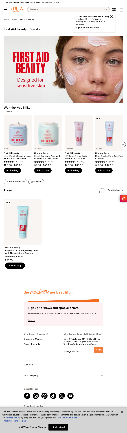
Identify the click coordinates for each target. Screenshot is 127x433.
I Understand (58, 427)
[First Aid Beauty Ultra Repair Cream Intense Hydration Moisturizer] (18, 141)
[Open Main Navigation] (5, 9)
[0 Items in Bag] (121, 9)
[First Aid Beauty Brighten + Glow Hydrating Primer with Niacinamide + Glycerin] (23, 230)
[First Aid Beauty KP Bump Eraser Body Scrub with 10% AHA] (79, 141)
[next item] (123, 144)
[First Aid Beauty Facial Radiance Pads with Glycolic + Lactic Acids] (48, 141)
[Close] (122, 412)
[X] (111, 16)
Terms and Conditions (67, 418)
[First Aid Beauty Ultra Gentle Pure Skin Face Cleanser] (109, 141)
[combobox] (115, 190)
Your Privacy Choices (35, 427)
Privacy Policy (13, 418)
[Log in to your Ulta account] (114, 9)
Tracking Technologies (14, 421)
